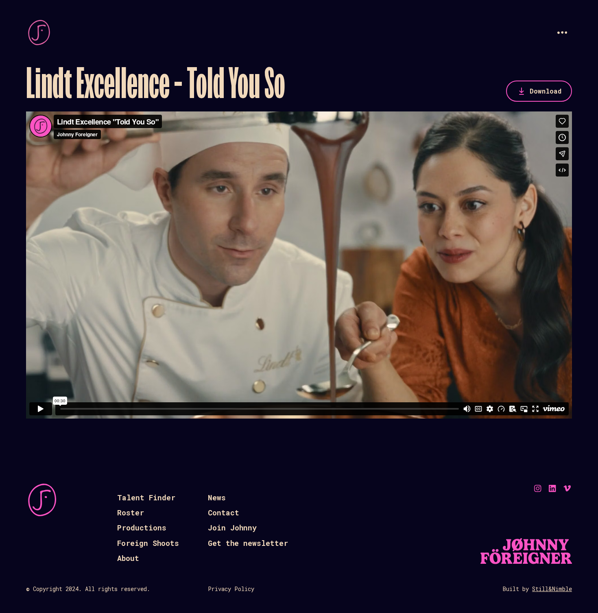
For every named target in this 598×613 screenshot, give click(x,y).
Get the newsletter (248, 543)
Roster (130, 512)
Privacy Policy (231, 589)
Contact (223, 512)
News (217, 497)
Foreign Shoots (148, 543)
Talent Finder (146, 497)
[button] (562, 32)
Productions (141, 527)
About (128, 558)
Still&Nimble (552, 589)
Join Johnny (232, 527)
